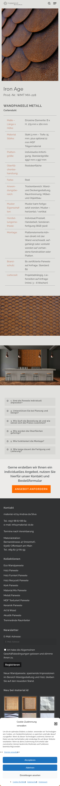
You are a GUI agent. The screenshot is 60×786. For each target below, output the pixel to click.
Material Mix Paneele (15, 590)
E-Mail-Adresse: (12, 636)
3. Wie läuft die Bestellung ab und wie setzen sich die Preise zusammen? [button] (30, 422)
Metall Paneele (12, 595)
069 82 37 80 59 (16, 549)
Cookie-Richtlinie (19, 782)
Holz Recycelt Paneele (16, 580)
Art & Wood (10, 610)
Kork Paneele (11, 585)
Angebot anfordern (31, 489)
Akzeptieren (30, 760)
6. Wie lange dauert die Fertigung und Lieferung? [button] (30, 450)
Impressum (43, 782)
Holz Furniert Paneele (15, 575)
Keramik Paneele (13, 605)
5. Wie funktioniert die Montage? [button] (27, 441)
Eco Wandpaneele (14, 565)
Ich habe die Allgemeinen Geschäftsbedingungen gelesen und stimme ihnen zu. (28, 653)
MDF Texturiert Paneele (16, 600)
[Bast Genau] (29, 703)
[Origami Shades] (47, 703)
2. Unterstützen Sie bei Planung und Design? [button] (29, 412)
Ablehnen (30, 767)
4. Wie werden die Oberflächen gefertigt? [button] (27, 432)
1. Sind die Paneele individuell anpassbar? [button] (26, 402)
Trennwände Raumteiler (17, 620)
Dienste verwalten (11, 752)
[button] (55, 723)
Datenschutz (32, 782)
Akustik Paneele (12, 615)
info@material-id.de (22, 524)
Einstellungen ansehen (30, 775)
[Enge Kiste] (12, 703)
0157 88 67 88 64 (17, 520)
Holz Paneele (11, 570)
